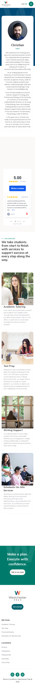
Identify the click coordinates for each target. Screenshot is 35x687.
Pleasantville (6, 655)
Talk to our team (17, 572)
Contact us (17, 536)
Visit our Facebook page (17, 164)
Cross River (6, 662)
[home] (6, 3)
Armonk (4, 647)
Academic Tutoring (8, 624)
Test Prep (5, 628)
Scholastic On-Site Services (11, 636)
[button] (24, 4)
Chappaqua (6, 651)
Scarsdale (5, 659)
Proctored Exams (8, 632)
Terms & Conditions (10, 679)
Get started (17, 607)
